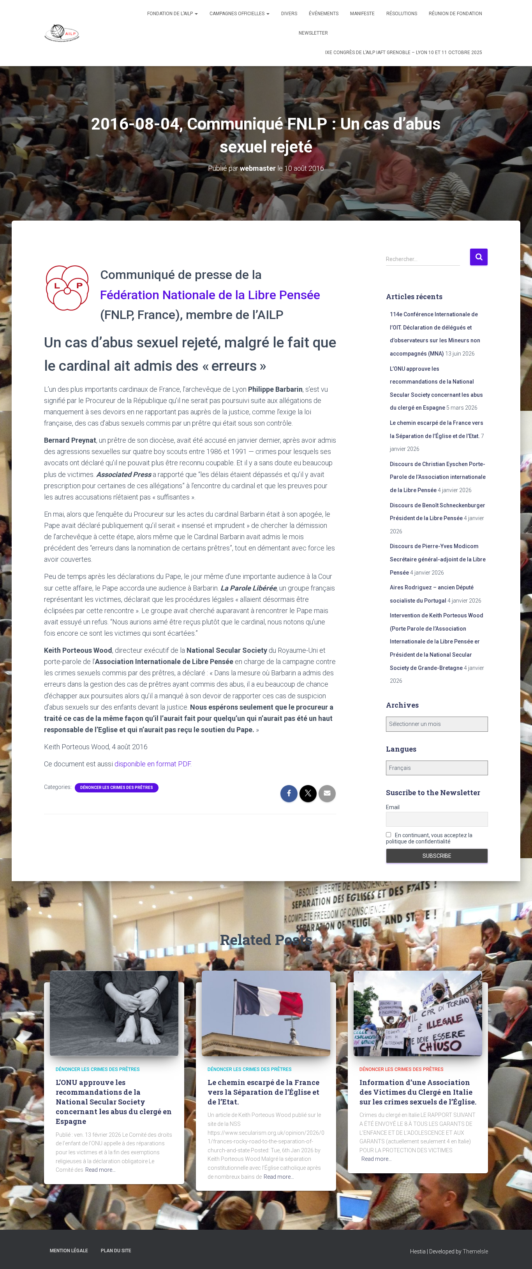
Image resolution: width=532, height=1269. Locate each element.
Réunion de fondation (455, 13)
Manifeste (362, 13)
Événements (323, 13)
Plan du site (116, 1250)
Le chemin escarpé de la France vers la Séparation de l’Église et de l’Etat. (263, 1092)
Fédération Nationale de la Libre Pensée (210, 294)
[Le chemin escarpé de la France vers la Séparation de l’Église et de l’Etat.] (266, 1013)
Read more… (100, 1170)
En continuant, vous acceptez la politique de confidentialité (429, 838)
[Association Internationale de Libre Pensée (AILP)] (62, 33)
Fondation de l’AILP (170, 13)
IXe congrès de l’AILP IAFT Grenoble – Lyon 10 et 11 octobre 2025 (403, 52)
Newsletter (313, 33)
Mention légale (69, 1250)
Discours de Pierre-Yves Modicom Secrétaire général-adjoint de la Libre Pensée (438, 559)
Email (393, 807)
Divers (289, 13)
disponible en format (152, 764)
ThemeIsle (475, 1251)
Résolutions (401, 13)
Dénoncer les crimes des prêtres (116, 787)
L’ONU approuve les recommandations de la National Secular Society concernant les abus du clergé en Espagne (114, 1102)
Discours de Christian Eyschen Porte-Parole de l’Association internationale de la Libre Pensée (438, 477)
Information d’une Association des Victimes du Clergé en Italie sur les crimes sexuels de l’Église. (417, 1092)
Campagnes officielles (238, 13)
